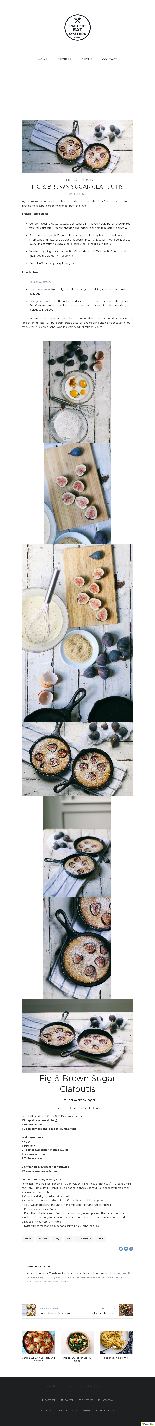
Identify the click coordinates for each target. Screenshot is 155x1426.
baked (28, 1239)
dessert (43, 1239)
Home (43, 59)
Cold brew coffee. (40, 281)
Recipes (64, 59)
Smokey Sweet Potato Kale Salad (77, 1359)
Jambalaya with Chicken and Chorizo (38, 1359)
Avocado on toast (39, 289)
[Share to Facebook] (121, 1249)
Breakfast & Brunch (75, 179)
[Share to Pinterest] (131, 1249)
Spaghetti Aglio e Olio (116, 1357)
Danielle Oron (39, 1266)
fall (68, 1239)
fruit (100, 1239)
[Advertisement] (77, 87)
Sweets (89, 179)
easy (56, 1239)
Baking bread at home (42, 301)
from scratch (84, 1239)
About (86, 59)
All (63, 179)
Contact (109, 59)
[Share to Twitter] (126, 1249)
